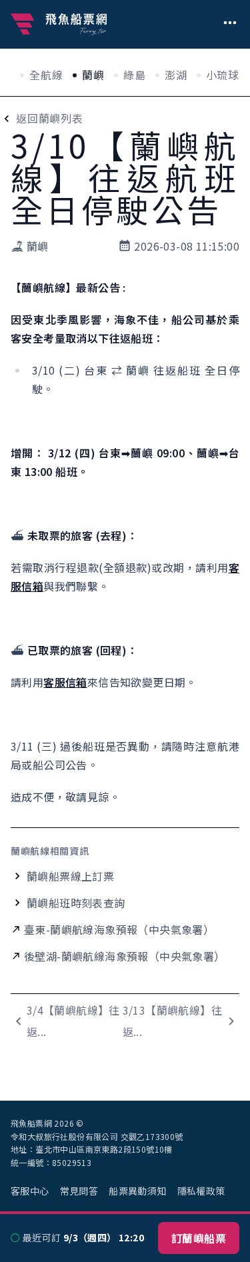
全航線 (46, 75)
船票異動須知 (137, 1190)
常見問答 (79, 1190)
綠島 (134, 75)
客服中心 (30, 1190)
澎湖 (176, 75)
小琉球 (222, 75)
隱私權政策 (201, 1190)
